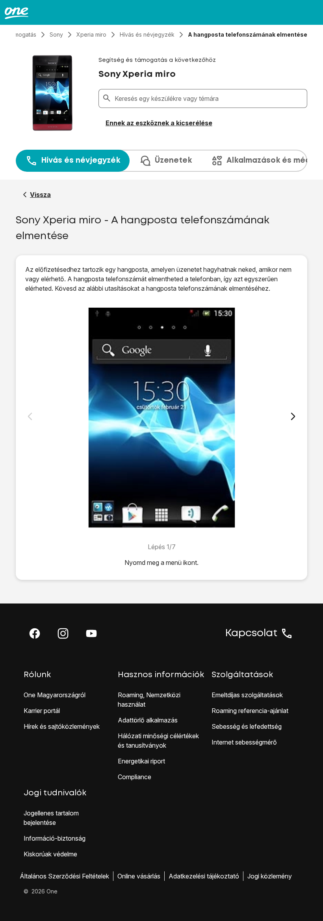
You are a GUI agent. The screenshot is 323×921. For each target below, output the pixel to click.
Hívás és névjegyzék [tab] (80, 160)
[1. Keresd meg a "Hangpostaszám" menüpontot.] (161, 417)
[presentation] (161, 161)
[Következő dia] (293, 416)
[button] (35, 633)
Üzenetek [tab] (173, 160)
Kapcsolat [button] (251, 633)
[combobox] (209, 98)
